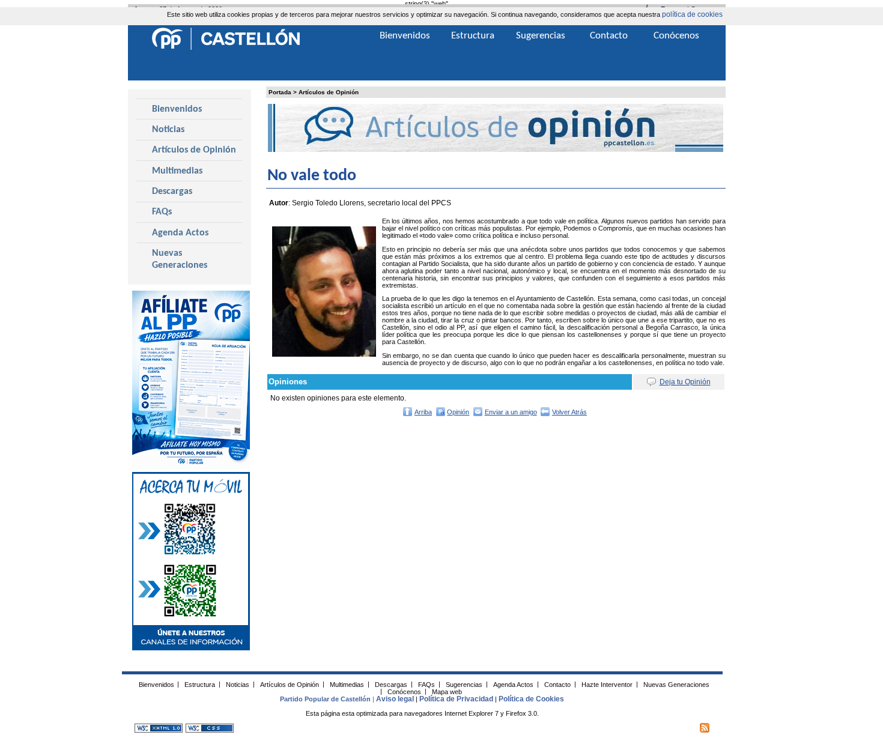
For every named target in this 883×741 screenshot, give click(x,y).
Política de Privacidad (456, 699)
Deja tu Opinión (685, 382)
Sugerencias (540, 36)
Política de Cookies (531, 699)
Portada (280, 92)
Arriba (423, 412)
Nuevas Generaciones (179, 259)
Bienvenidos (177, 109)
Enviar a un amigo (511, 412)
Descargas (172, 191)
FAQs (162, 212)
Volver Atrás (569, 412)
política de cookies (692, 14)
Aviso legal (395, 699)
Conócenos (676, 36)
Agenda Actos (180, 233)
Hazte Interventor (607, 684)
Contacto (609, 36)
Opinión (458, 412)
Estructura (472, 36)
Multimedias (177, 171)
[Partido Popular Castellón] (226, 48)
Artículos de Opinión (329, 92)
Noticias (168, 130)
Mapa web (447, 691)
